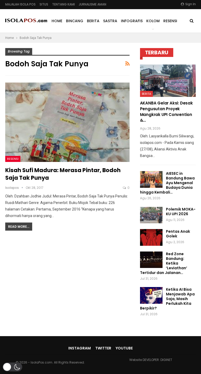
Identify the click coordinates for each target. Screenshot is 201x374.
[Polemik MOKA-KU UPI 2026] (151, 215)
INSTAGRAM (79, 348)
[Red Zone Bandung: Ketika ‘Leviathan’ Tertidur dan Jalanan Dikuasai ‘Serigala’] (151, 260)
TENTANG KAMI (63, 4)
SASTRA (110, 21)
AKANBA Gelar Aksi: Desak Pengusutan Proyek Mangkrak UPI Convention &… (166, 111)
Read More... (18, 226)
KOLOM (153, 21)
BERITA (93, 21)
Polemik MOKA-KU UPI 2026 (181, 212)
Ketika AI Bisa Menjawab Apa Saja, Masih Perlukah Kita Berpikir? (167, 299)
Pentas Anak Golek (178, 234)
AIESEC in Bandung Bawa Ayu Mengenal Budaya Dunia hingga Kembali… (167, 183)
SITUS (44, 4)
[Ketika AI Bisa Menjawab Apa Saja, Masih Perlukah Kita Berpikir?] (151, 295)
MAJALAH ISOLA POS (20, 4)
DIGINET (166, 360)
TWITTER (103, 348)
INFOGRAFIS (132, 21)
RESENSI (170, 21)
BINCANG (74, 21)
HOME (57, 21)
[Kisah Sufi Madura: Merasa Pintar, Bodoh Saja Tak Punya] (67, 122)
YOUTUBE (124, 348)
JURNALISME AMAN (92, 4)
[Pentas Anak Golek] (151, 237)
